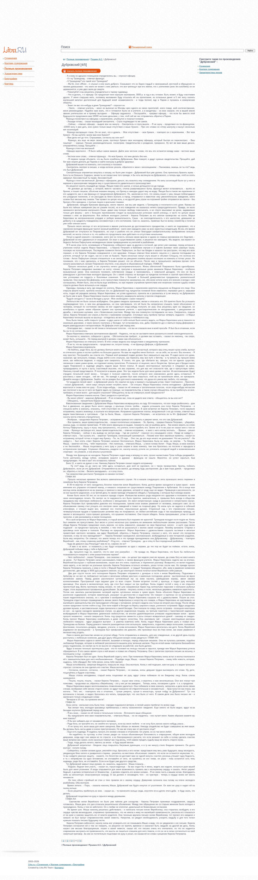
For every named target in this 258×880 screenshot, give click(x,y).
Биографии (10, 78)
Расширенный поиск (142, 47)
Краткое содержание (209, 69)
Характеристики (13, 73)
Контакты (59, 867)
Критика (8, 83)
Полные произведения (18, 68)
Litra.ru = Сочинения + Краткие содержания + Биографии (56, 864)
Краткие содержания (15, 63)
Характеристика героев (210, 72)
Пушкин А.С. (97, 59)
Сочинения (10, 58)
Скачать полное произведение (82, 71)
